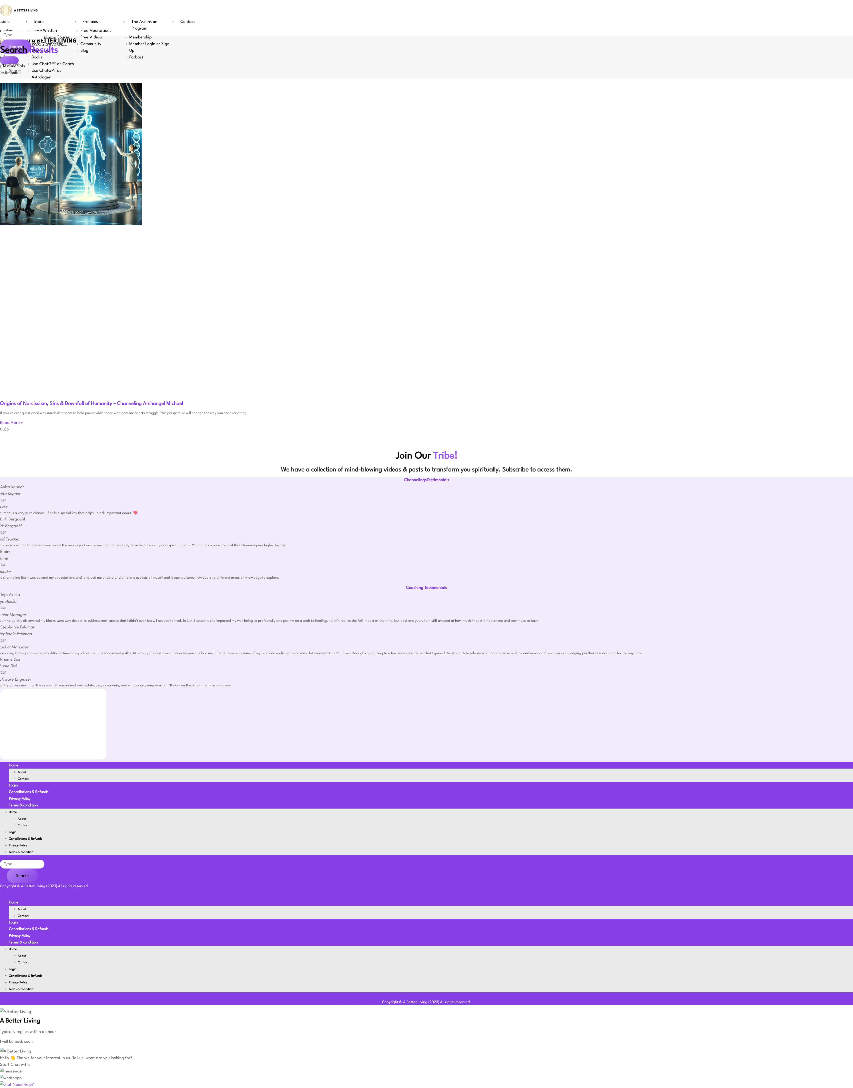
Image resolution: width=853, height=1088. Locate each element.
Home (13, 765)
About (22, 772)
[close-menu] (9, 60)
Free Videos (91, 37)
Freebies (90, 22)
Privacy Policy (19, 799)
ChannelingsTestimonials (426, 480)
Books (37, 57)
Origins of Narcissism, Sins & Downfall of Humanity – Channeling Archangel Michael (91, 403)
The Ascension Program (144, 25)
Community (90, 44)
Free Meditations (95, 31)
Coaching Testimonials (426, 588)
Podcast (136, 57)
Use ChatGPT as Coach (53, 64)
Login (13, 785)
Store (39, 22)
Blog (84, 51)
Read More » (11, 423)
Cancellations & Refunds (28, 792)
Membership (140, 37)
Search (22, 876)
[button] (11, 1071)
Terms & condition (23, 805)
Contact (187, 22)
